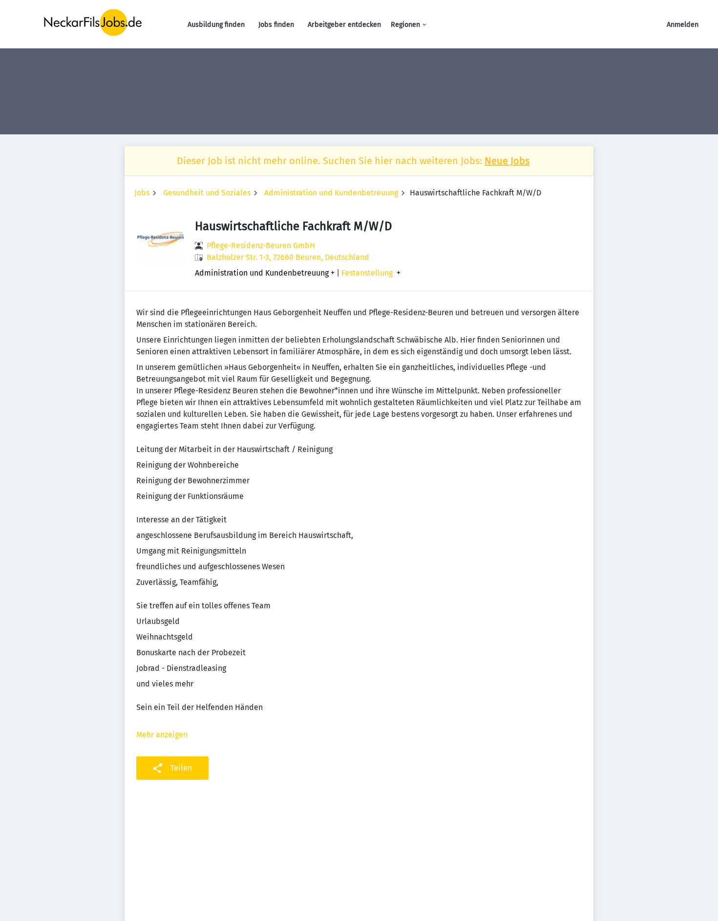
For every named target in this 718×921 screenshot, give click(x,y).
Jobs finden (276, 25)
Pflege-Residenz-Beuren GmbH (261, 245)
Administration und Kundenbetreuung (331, 192)
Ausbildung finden (216, 25)
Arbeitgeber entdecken (344, 25)
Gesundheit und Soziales (207, 192)
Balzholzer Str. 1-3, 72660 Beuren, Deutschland (288, 257)
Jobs (141, 192)
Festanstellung (367, 273)
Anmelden (682, 25)
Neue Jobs (507, 161)
